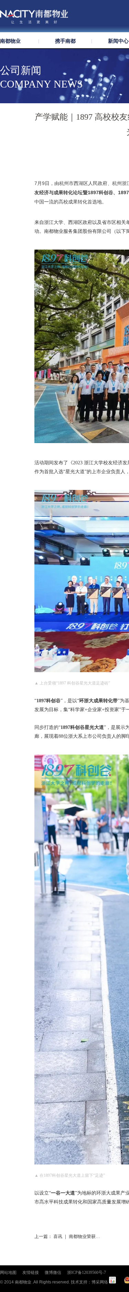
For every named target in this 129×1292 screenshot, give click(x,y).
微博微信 (53, 1272)
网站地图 (8, 1272)
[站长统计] (112, 1282)
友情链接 (30, 1272)
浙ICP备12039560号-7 (86, 1272)
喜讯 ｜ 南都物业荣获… (76, 1236)
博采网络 (100, 1282)
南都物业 (10, 41)
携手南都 (65, 41)
